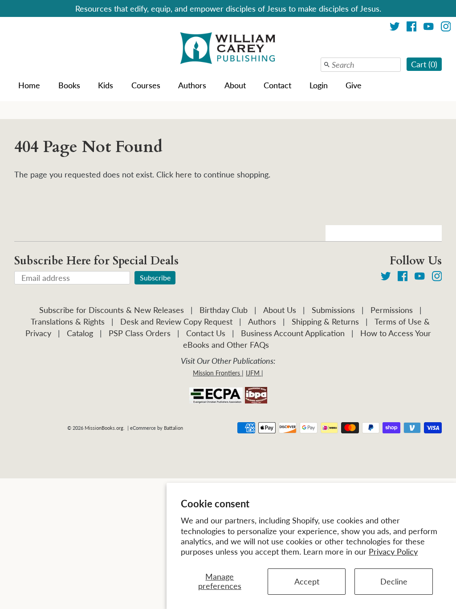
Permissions (391, 310)
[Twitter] (395, 27)
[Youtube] (428, 27)
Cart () (424, 64)
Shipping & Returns (325, 321)
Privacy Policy (393, 551)
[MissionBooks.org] (228, 49)
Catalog (80, 333)
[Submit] (326, 64)
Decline (393, 581)
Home (29, 85)
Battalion (173, 428)
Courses (145, 85)
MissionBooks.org (104, 428)
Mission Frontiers (216, 373)
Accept (306, 581)
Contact (277, 85)
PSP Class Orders (140, 333)
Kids (105, 85)
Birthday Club (224, 310)
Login (318, 85)
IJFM (253, 373)
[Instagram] (446, 27)
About (235, 85)
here (183, 174)
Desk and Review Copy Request (176, 321)
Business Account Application (293, 333)
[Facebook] (412, 27)
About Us (279, 310)
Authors (192, 85)
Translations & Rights (68, 321)
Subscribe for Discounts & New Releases (111, 310)
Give (354, 85)
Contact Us (205, 333)
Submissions (333, 310)
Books (69, 85)
